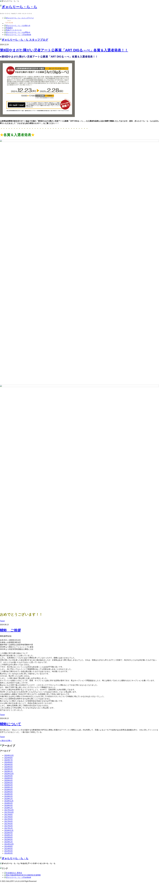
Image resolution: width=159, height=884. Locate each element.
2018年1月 (8, 808)
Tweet (2, 621)
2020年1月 (8, 787)
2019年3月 (8, 794)
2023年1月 (8, 771)
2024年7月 (8, 760)
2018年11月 (8, 801)
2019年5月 (8, 792)
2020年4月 (8, 780)
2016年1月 (8, 835)
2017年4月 (8, 821)
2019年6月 (8, 789)
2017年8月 (8, 814)
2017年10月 (9, 812)
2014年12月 (9, 844)
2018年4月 (8, 803)
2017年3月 (8, 824)
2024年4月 (8, 767)
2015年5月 (8, 839)
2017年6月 (8, 817)
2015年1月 (8, 842)
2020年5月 (8, 778)
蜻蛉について (10, 724)
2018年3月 (8, 805)
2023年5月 (8, 769)
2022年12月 (9, 774)
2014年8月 (8, 846)
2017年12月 (9, 810)
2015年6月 (8, 837)
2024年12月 (9, 755)
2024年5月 (8, 764)
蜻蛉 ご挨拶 (10, 630)
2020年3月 (8, 783)
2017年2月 (8, 826)
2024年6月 (8, 762)
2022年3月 (8, 776)
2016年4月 (8, 833)
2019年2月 (8, 796)
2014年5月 (8, 849)
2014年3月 (8, 853)
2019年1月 (8, 799)
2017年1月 (8, 828)
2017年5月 (8, 819)
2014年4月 (8, 851)
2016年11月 (8, 830)
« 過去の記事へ (6, 741)
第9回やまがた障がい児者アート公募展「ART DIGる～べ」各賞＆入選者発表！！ (64, 50)
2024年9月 (8, 758)
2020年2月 (8, 785)
